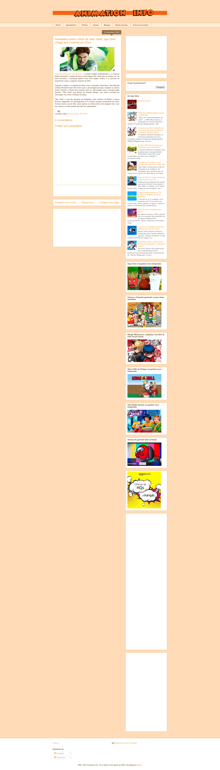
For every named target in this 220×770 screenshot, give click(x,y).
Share (55, 743)
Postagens (60, 753)
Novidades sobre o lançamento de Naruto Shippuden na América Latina (151, 244)
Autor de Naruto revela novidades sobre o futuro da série (151, 178)
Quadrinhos (71, 25)
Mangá (107, 25)
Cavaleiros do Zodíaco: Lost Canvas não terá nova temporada (151, 163)
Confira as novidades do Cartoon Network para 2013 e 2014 (151, 228)
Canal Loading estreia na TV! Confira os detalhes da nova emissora (150, 194)
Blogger (139, 765)
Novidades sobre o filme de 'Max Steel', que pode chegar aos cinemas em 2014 (85, 41)
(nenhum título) (144, 101)
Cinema (70, 114)
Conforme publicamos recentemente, (69, 74)
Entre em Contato (140, 25)
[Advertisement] (87, 191)
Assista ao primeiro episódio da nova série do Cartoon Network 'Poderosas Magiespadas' (150, 130)
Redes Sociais (121, 25)
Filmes (85, 25)
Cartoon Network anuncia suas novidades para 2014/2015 (150, 146)
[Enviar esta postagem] (58, 111)
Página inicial (87, 202)
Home (58, 25)
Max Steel (83, 114)
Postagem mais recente (65, 202)
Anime (96, 25)
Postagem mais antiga (109, 202)
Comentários (61, 757)
